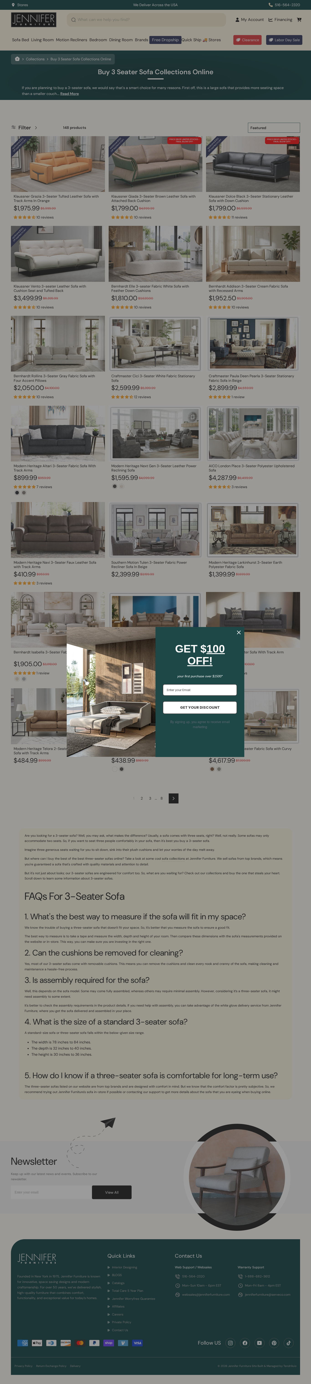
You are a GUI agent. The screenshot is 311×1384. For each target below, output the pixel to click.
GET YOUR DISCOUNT (200, 707)
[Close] (238, 632)
